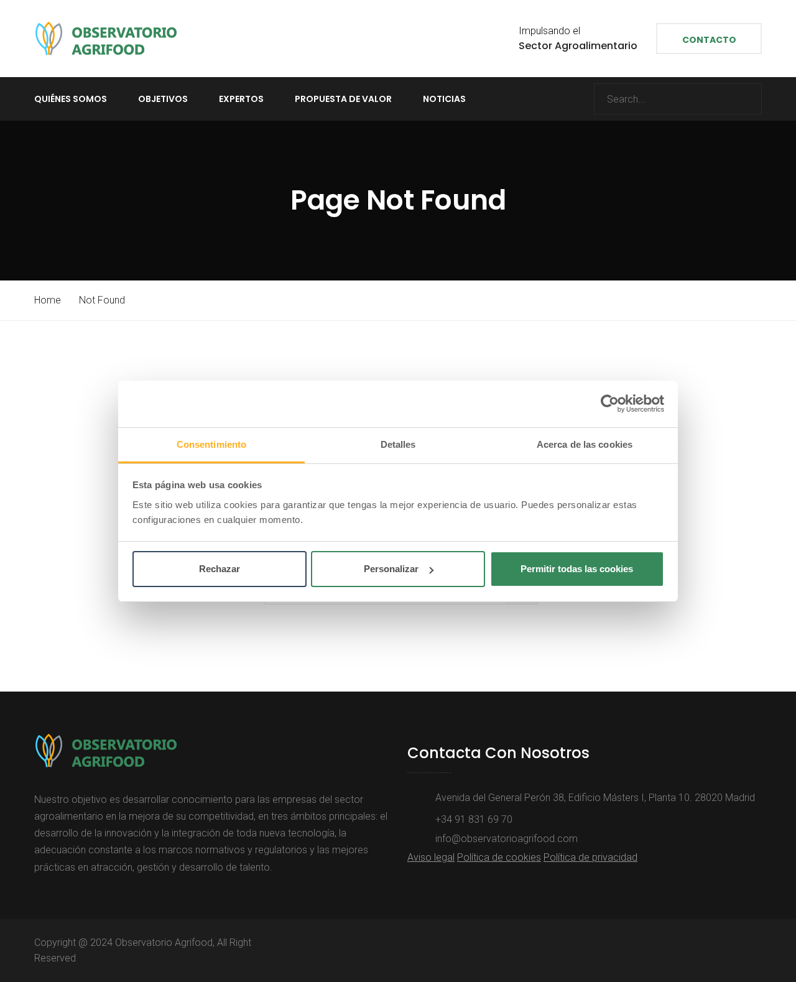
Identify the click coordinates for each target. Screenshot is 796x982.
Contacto (709, 40)
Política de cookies (499, 857)
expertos (241, 99)
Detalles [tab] (398, 444)
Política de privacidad (590, 857)
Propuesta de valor (343, 99)
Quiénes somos (70, 99)
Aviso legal (431, 857)
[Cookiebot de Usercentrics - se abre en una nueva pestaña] (609, 403)
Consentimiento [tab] (211, 444)
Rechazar (219, 568)
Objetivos (163, 99)
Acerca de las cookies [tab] (584, 444)
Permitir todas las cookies (577, 568)
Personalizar (391, 568)
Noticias (444, 99)
